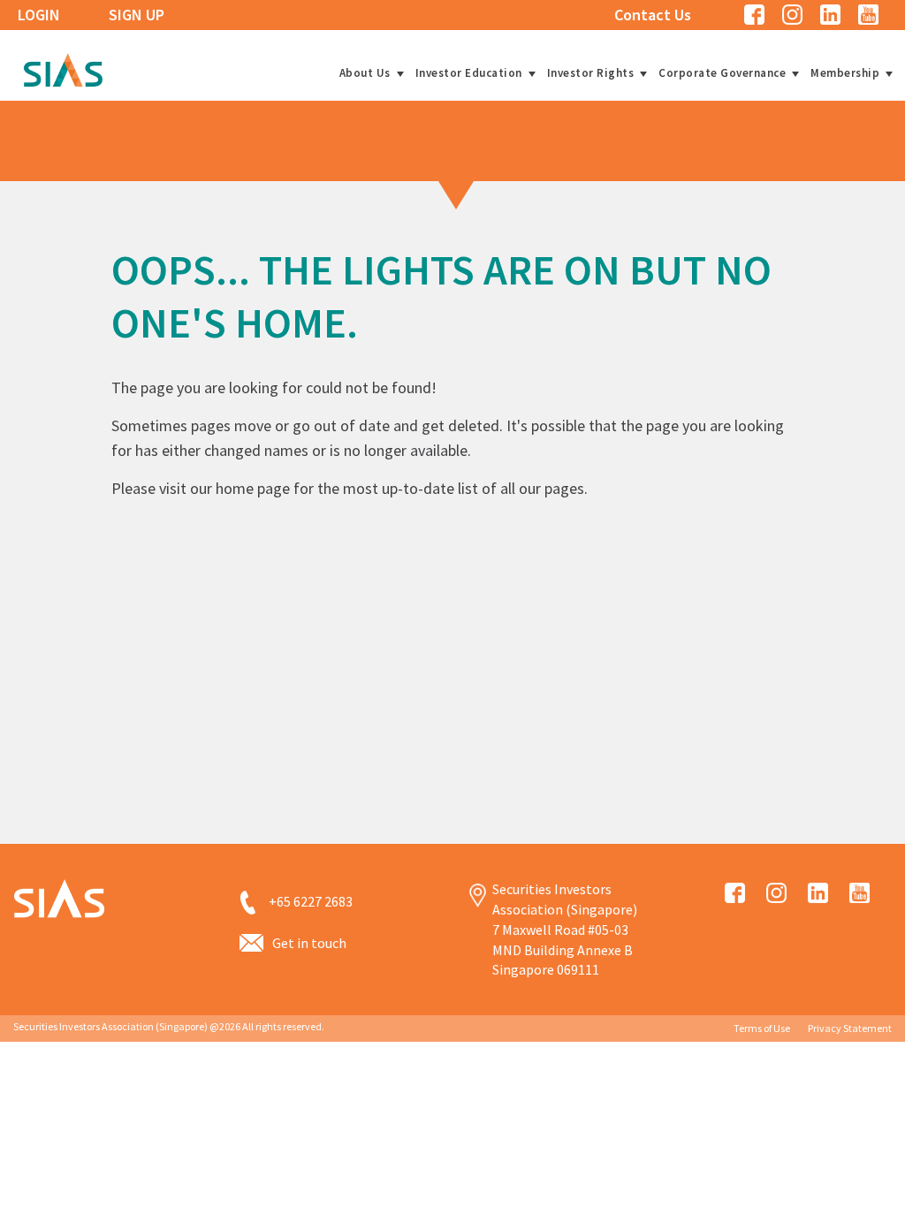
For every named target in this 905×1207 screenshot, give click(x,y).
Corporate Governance (722, 72)
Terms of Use (762, 1028)
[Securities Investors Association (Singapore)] (62, 67)
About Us (365, 72)
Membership (844, 72)
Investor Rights (591, 72)
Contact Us (652, 14)
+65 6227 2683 (311, 901)
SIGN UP (136, 14)
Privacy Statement (850, 1028)
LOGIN (39, 14)
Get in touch (309, 943)
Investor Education (468, 72)
